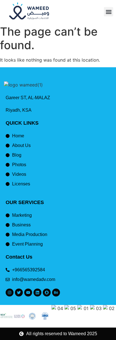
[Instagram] (10, 292)
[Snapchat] (47, 292)
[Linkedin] (37, 292)
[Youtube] (28, 292)
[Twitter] (19, 292)
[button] (108, 11)
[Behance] (56, 292)
